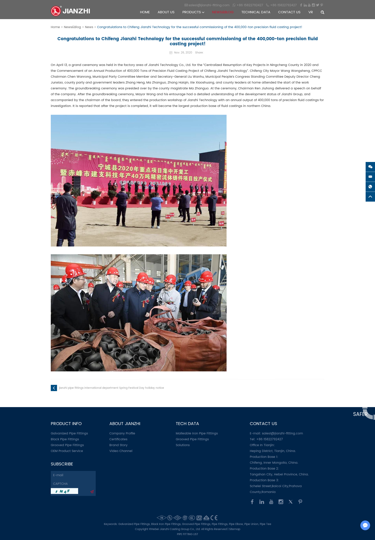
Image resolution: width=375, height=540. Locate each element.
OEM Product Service (67, 451)
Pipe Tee (265, 524)
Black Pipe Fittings (65, 439)
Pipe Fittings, (220, 524)
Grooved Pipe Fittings (67, 445)
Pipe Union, (252, 524)
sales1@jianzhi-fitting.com (282, 433)
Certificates (118, 439)
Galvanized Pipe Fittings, (134, 524)
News (89, 27)
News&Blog (223, 12)
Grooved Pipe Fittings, (197, 524)
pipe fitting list (187, 534)
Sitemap (234, 529)
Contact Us (289, 12)
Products (192, 12)
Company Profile (122, 433)
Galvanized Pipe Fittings (69, 433)
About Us (166, 12)
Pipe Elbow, (236, 524)
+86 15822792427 (249, 5)
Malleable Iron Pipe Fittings (197, 433)
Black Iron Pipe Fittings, (166, 524)
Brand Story (118, 445)
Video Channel (120, 451)
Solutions (183, 445)
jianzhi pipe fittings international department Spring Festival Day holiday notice (111, 388)
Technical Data (255, 12)
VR (310, 12)
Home (145, 12)
